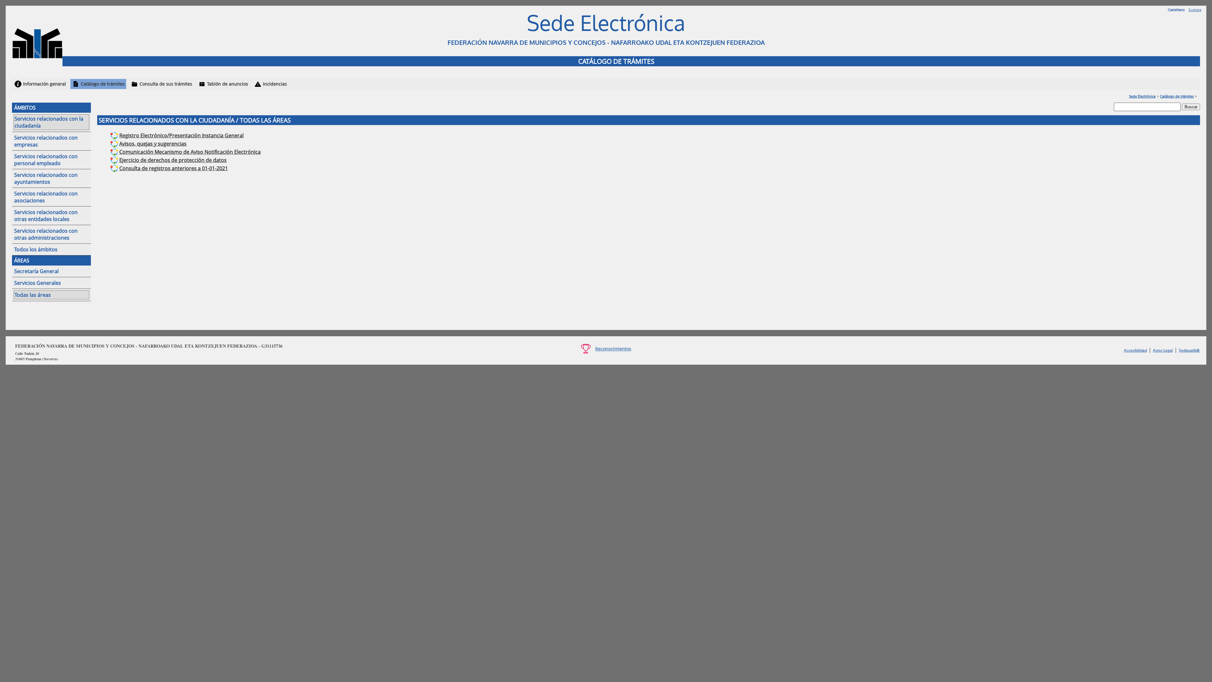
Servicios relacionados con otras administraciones (46, 234)
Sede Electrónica (1142, 96)
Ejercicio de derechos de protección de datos (173, 160)
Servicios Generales (37, 282)
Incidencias (275, 84)
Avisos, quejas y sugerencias (153, 143)
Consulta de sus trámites (166, 84)
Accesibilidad (1135, 350)
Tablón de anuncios (227, 84)
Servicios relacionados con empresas (46, 141)
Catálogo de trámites (103, 84)
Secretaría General (36, 271)
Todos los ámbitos (35, 249)
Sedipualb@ (1189, 350)
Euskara (1195, 9)
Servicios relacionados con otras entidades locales (46, 216)
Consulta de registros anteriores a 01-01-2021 (173, 168)
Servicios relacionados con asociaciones (46, 197)
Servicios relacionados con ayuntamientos (46, 178)
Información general (44, 84)
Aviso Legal (1163, 350)
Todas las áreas (33, 294)
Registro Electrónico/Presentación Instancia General (181, 135)
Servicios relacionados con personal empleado (46, 160)
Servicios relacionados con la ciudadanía (49, 122)
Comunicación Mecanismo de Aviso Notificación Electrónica (190, 151)
